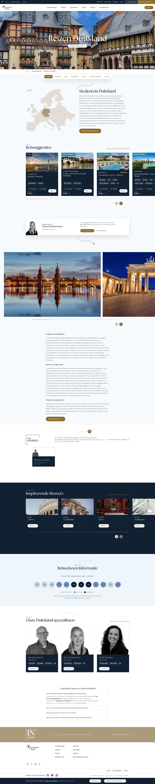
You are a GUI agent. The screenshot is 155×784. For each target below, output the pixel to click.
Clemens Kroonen (41, 460)
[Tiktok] (39, 764)
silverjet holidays (15, 2)
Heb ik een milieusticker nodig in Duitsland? (61, 712)
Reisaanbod (58, 76)
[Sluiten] (128, 781)
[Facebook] (31, 764)
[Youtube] (35, 764)
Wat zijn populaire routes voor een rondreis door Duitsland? (67, 708)
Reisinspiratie (74, 76)
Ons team (106, 76)
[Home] (2, 2)
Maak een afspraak (51, 781)
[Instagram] (27, 764)
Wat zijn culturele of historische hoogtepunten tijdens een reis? (69, 717)
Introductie (48, 76)
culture (25, 2)
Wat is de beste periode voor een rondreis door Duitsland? (66, 693)
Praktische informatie (95, 76)
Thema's (84, 76)
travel (7, 2)
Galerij (66, 76)
